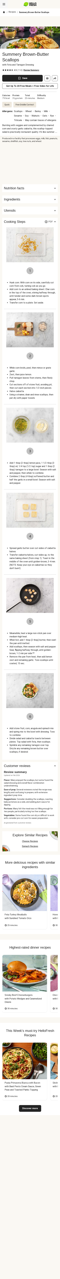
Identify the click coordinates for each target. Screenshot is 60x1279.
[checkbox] (3, 70)
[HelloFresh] (30, 4)
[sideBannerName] (30, 163)
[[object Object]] (47, 78)
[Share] (55, 78)
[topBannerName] (30, 21)
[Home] (4, 12)
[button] (30, 199)
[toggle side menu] (4, 4)
